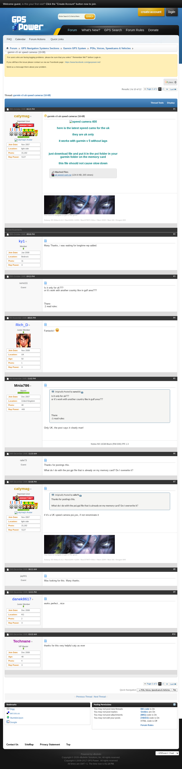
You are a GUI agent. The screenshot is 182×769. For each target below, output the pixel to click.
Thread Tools (157, 103)
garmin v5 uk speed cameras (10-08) (32, 95)
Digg (12, 709)
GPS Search (113, 30)
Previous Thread (84, 696)
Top (174, 690)
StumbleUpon (16, 718)
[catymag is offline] (23, 140)
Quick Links (57, 39)
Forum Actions (37, 39)
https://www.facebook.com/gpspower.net (82, 62)
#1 (174, 109)
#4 (174, 318)
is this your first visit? (33, 3)
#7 (174, 482)
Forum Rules (135, 30)
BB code (145, 709)
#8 (174, 569)
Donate (153, 30)
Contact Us (12, 744)
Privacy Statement (50, 744)
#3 (174, 276)
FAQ (9, 39)
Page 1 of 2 (152, 89)
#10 (173, 634)
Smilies (144, 712)
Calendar (20, 39)
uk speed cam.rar (63, 175)
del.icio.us (15, 713)
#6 (174, 454)
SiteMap (29, 744)
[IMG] (143, 715)
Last (172, 89)
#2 (174, 234)
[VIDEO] (145, 718)
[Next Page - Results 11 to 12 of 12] (167, 89)
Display (171, 103)
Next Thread (100, 696)
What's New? (91, 30)
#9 (174, 592)
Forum (72, 30)
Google (13, 722)
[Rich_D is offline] (23, 340)
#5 (174, 378)
